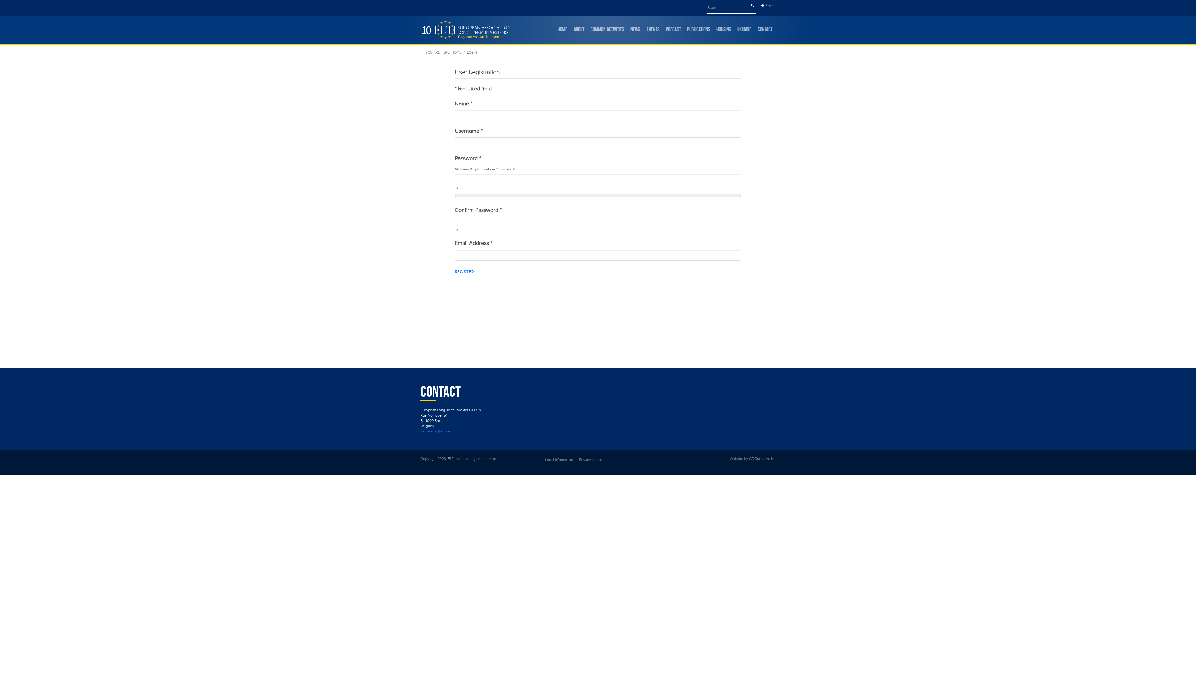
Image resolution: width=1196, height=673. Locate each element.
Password (468, 158)
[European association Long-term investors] (465, 30)
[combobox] (728, 7)
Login (770, 5)
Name (463, 103)
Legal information (559, 459)
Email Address (473, 243)
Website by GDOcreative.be (753, 458)
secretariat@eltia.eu (436, 431)
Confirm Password (478, 210)
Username (469, 131)
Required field (473, 88)
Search (752, 5)
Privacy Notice (590, 459)
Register (464, 272)
